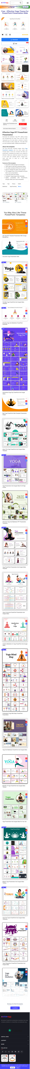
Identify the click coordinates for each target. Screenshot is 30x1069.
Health (19, 183)
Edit (21, 43)
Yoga (4, 183)
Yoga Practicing (13, 186)
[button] (26, 221)
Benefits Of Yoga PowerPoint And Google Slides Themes (14, 786)
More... (20, 186)
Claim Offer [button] (25, 6)
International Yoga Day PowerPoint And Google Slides (14, 393)
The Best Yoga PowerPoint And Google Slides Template (13, 302)
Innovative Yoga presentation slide (11, 256)
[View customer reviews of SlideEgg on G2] (12, 1029)
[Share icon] (6, 35)
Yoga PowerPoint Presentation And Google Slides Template (14, 567)
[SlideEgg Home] (15, 1016)
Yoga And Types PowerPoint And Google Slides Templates (14, 918)
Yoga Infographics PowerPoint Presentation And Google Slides (14, 964)
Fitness (13, 183)
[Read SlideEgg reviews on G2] (4, 1029)
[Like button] (2, 35)
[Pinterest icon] (10, 35)
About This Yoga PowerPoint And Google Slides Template (14, 450)
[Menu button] (27, 3)
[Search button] (20, 2)
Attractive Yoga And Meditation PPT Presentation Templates (14, 522)
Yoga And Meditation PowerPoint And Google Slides (15, 749)
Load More (15, 1008)
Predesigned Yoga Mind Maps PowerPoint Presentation (12, 714)
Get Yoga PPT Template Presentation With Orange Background (14, 236)
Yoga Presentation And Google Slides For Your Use (14, 821)
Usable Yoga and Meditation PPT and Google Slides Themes (15, 999)
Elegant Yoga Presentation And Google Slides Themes (13, 882)
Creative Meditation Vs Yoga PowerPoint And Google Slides (15, 644)
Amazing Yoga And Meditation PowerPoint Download (13, 323)
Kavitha (23, 120)
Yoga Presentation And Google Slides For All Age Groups (14, 486)
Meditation (5, 186)
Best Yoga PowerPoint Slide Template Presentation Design (15, 414)
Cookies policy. (24, 1066)
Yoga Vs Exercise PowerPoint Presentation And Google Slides (14, 613)
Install (23, 124)
